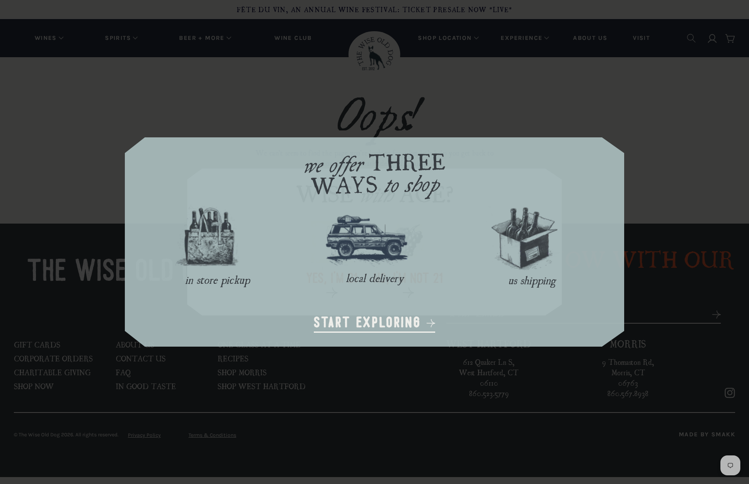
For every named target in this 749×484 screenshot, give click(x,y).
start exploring (370, 323)
